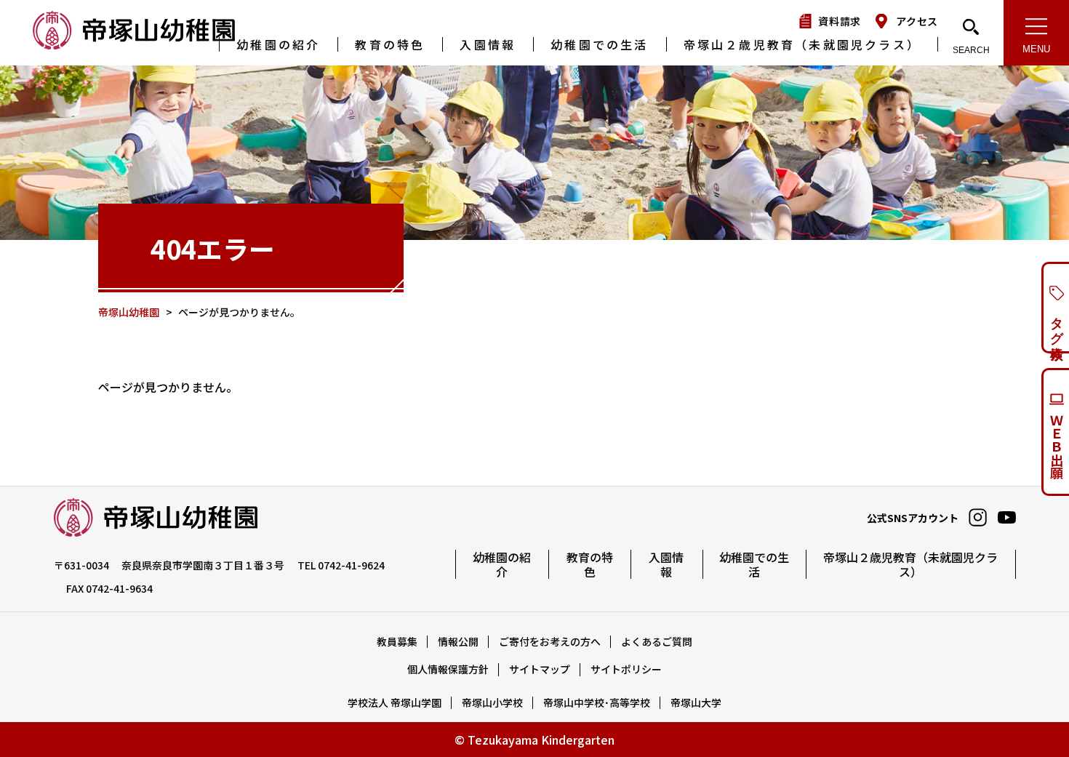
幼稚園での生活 (599, 44)
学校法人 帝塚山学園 (394, 702)
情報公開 (458, 641)
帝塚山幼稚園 (135, 31)
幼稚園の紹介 (278, 44)
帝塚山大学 (695, 702)
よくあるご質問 (656, 641)
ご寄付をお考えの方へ (550, 641)
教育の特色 (390, 44)
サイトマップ (539, 669)
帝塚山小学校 (492, 702)
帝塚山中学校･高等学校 (596, 702)
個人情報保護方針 (448, 669)
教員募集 (397, 641)
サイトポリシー (626, 669)
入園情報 (488, 44)
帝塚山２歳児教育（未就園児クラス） (802, 44)
